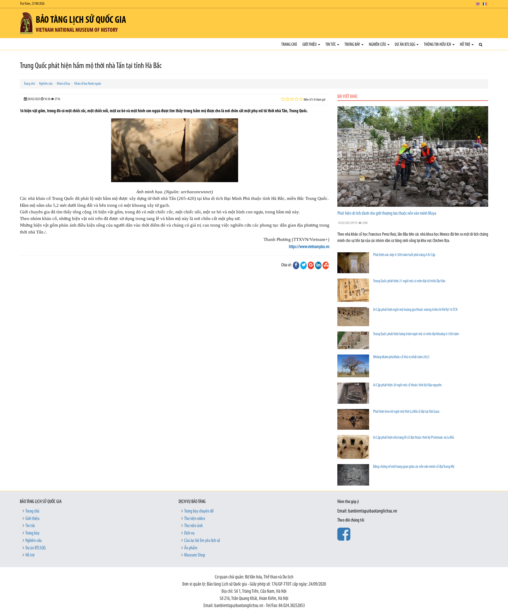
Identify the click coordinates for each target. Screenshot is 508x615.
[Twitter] (303, 265)
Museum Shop (194, 555)
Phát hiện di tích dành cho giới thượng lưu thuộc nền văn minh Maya (386, 213)
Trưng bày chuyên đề (199, 511)
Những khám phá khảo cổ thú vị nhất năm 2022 (401, 357)
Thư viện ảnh (193, 526)
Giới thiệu (310, 44)
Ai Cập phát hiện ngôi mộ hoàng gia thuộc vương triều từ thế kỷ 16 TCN (415, 310)
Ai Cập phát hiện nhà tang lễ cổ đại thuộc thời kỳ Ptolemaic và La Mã (413, 438)
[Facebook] (296, 265)
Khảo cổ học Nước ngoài (87, 84)
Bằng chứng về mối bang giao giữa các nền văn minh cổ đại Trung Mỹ (413, 467)
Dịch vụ (189, 533)
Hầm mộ (27, 205)
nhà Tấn (168, 198)
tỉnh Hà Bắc (274, 198)
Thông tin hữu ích (438, 44)
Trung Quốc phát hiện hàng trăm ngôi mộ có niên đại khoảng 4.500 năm (416, 334)
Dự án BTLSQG (405, 44)
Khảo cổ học (63, 84)
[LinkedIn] (318, 265)
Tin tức (331, 44)
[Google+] (311, 265)
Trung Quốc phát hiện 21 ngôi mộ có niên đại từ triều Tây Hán (409, 281)
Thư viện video (194, 519)
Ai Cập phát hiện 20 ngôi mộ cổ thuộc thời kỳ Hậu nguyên (407, 385)
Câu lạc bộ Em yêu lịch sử (202, 540)
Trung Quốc (316, 198)
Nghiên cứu (378, 44)
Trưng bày (352, 44)
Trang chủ (289, 44)
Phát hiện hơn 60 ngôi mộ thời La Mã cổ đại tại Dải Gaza (406, 412)
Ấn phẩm (190, 548)
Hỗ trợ (465, 44)
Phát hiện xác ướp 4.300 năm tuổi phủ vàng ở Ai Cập (404, 255)
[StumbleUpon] (326, 265)
